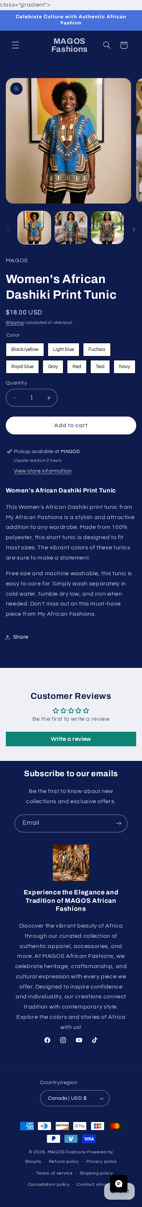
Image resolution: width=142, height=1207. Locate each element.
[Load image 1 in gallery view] (34, 227)
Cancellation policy (49, 1185)
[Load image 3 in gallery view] (107, 227)
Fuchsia (97, 347)
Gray (52, 364)
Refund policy (64, 1162)
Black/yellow (25, 347)
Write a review (71, 739)
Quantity (16, 383)
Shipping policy (96, 1173)
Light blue (63, 347)
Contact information (99, 1185)
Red (76, 364)
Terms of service (54, 1173)
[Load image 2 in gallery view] (71, 227)
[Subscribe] (118, 823)
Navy (124, 364)
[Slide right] (134, 230)
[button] (15, 45)
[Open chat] (118, 1183)
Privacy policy (101, 1162)
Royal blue (22, 364)
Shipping (15, 323)
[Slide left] (8, 230)
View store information (43, 471)
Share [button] (20, 637)
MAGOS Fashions (67, 1152)
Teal (100, 364)
